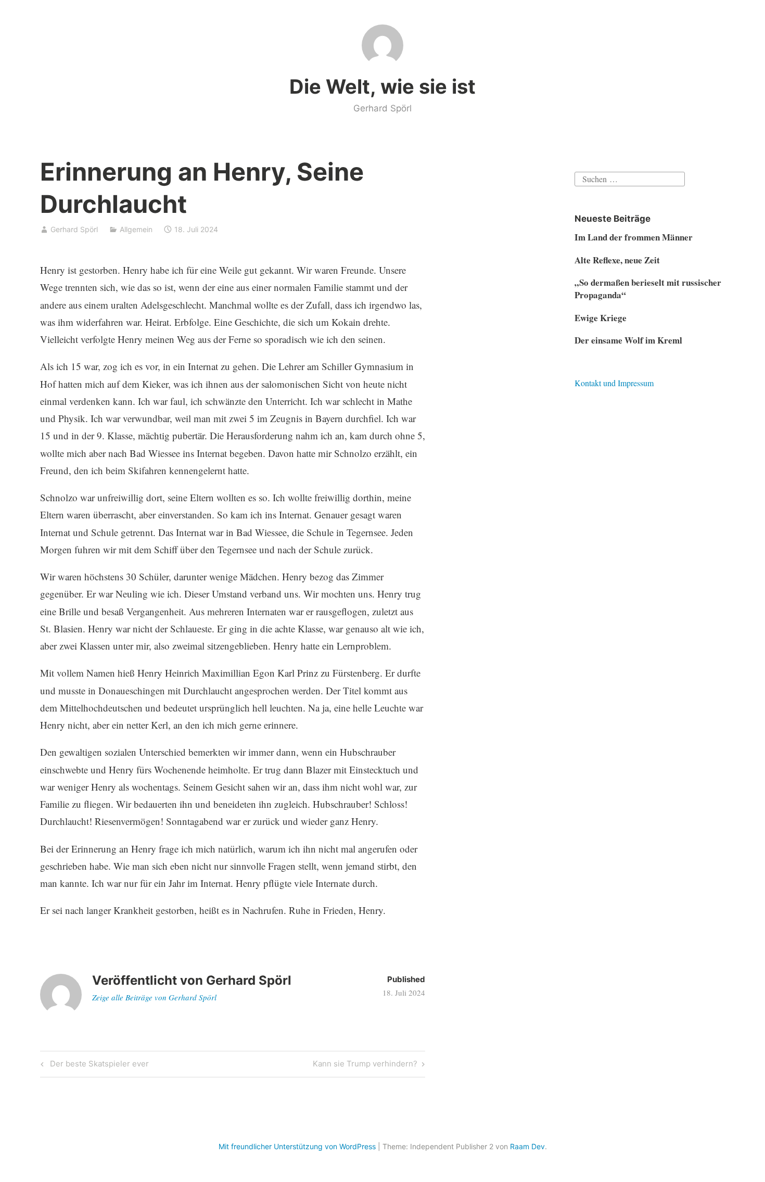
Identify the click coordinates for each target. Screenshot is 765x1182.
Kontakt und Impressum (614, 382)
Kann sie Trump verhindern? (365, 1065)
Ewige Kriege (601, 317)
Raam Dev (527, 1146)
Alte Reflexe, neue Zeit (617, 259)
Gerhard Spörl (74, 229)
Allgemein (136, 229)
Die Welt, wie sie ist (382, 86)
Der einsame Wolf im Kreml (628, 340)
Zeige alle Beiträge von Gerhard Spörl (154, 997)
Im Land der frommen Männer (634, 237)
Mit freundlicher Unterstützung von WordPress (297, 1146)
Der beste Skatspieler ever (97, 1065)
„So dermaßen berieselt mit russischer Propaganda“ (648, 288)
